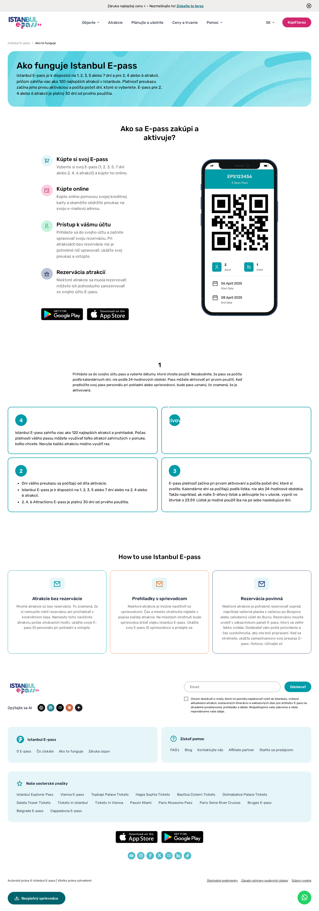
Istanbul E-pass (44, 880)
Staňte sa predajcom (276, 750)
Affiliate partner (241, 750)
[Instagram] (141, 855)
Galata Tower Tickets (34, 802)
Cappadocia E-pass (66, 811)
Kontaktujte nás (210, 750)
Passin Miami (141, 802)
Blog (188, 750)
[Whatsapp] (304, 897)
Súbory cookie (301, 880)
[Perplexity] (50, 707)
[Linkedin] (178, 855)
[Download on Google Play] (62, 314)
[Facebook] (150, 855)
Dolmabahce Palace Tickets (245, 794)
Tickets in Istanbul (73, 802)
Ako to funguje (71, 751)
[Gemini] (78, 707)
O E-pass (24, 751)
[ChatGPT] (41, 707)
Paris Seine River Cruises (220, 802)
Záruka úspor (99, 751)
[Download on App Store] (108, 314)
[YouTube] (169, 855)
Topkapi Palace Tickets (110, 794)
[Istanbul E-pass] (25, 22)
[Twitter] (159, 855)
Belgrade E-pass (30, 811)
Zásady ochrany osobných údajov (264, 880)
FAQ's (174, 750)
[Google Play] (182, 837)
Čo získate (45, 751)
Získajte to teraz (190, 6)
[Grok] (60, 707)
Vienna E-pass (72, 794)
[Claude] (69, 707)
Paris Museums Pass (175, 802)
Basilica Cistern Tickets (196, 794)
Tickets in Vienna (109, 802)
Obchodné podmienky (222, 880)
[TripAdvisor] (131, 855)
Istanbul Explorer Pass (35, 794)
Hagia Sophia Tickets (153, 794)
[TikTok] (187, 855)
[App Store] (137, 837)
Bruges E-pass (260, 802)
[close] (307, 6)
